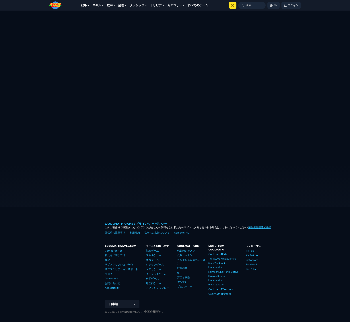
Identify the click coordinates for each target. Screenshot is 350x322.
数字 (110, 5)
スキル (96, 5)
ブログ (108, 274)
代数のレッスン (186, 250)
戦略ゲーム (152, 250)
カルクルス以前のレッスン (191, 261)
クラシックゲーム (156, 274)
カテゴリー (174, 5)
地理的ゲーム (153, 283)
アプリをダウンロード (159, 287)
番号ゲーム (152, 260)
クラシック (137, 5)
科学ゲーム (152, 278)
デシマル (182, 282)
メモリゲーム (153, 269)
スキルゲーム (153, 255)
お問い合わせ (112, 283)
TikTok (250, 250)
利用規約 (135, 232)
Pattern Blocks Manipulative (216, 278)
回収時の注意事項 (115, 232)
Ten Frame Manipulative (222, 258)
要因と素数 (183, 277)
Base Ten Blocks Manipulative (217, 265)
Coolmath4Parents (219, 293)
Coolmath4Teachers (220, 289)
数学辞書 (182, 268)
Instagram (252, 260)
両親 (107, 260)
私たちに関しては (115, 255)
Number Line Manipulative (223, 271)
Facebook (252, 264)
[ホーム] (55, 5)
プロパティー (184, 286)
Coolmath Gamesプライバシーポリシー (136, 224)
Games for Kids (113, 250)
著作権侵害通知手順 (259, 227)
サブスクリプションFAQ (119, 264)
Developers (111, 278)
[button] (232, 5)
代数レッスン (184, 255)
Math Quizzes (216, 284)
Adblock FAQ (181, 232)
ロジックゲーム (155, 264)
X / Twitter (252, 255)
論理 (121, 5)
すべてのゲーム (198, 5)
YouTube (251, 269)
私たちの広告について (157, 232)
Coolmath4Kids (217, 254)
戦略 (84, 5)
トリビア (156, 5)
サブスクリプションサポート (121, 269)
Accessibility (112, 287)
